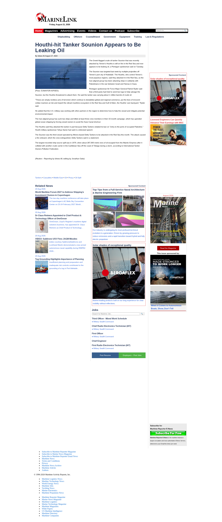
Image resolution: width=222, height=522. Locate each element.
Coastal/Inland (93, 37)
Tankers (38, 178)
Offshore (78, 37)
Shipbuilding (64, 37)
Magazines (51, 30)
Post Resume (105, 355)
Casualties (47, 178)
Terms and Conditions (51, 461)
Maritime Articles (49, 468)
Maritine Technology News (53, 481)
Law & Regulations (155, 37)
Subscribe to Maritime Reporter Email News (60, 456)
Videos (92, 30)
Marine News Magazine (51, 499)
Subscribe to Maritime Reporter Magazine (59, 452)
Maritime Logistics (49, 502)
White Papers (47, 509)
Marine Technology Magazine (54, 504)
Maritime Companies (50, 516)
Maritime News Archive (51, 465)
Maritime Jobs (47, 486)
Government (110, 37)
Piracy (70, 178)
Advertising (67, 30)
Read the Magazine (168, 248)
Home (38, 30)
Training (138, 37)
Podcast (120, 30)
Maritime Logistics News (52, 479)
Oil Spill (78, 178)
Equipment (124, 37)
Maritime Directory (49, 513)
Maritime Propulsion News (53, 493)
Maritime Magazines (50, 506)
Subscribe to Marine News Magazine (57, 454)
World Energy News (50, 483)
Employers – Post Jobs (132, 355)
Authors (45, 470)
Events (81, 30)
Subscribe (133, 30)
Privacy (45, 463)
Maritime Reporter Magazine (53, 497)
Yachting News (48, 488)
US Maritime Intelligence (52, 511)
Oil (66, 178)
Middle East (58, 178)
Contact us (105, 30)
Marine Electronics (49, 490)
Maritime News (48, 459)
